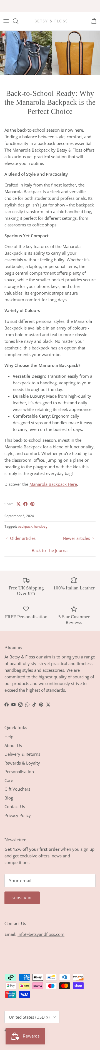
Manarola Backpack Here (53, 484)
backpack (25, 526)
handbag (41, 526)
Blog (8, 798)
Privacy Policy (17, 815)
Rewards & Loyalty (22, 763)
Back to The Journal (50, 550)
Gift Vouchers (17, 789)
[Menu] (6, 21)
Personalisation (19, 771)
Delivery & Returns (22, 754)
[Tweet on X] (18, 504)
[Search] (18, 21)
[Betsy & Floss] (51, 21)
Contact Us (14, 806)
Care (8, 780)
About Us (13, 745)
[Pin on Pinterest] (32, 504)
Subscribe (22, 897)
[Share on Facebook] (25, 504)
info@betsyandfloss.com (41, 934)
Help (8, 736)
